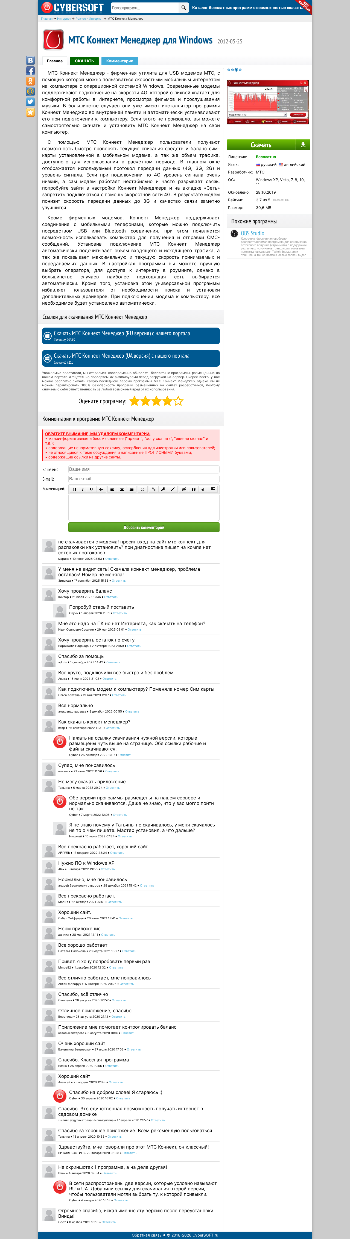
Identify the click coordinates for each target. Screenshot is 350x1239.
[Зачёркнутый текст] (101, 489)
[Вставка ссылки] (154, 489)
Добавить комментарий (144, 527)
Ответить (112, 559)
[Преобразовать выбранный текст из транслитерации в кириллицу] (203, 489)
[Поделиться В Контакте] (30, 60)
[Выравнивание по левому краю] (112, 489)
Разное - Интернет (89, 18)
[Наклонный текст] (83, 489)
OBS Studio (252, 233)
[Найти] (184, 7)
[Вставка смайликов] (143, 489)
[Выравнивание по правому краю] (131, 489)
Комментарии (119, 60)
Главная (46, 18)
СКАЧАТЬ (84, 60)
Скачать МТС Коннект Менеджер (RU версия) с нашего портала (122, 335)
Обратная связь (147, 1235)
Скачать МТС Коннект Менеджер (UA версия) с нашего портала (121, 358)
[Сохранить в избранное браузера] (30, 112)
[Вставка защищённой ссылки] (163, 489)
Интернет (64, 18)
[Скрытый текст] (184, 489)
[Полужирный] (74, 489)
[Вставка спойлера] (213, 489)
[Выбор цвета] (173, 489)
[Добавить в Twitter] (30, 102)
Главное (55, 60)
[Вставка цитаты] (194, 489)
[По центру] (122, 489)
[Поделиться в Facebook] (30, 70)
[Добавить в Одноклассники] (30, 81)
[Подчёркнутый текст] (92, 489)
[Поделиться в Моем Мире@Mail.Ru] (30, 91)
